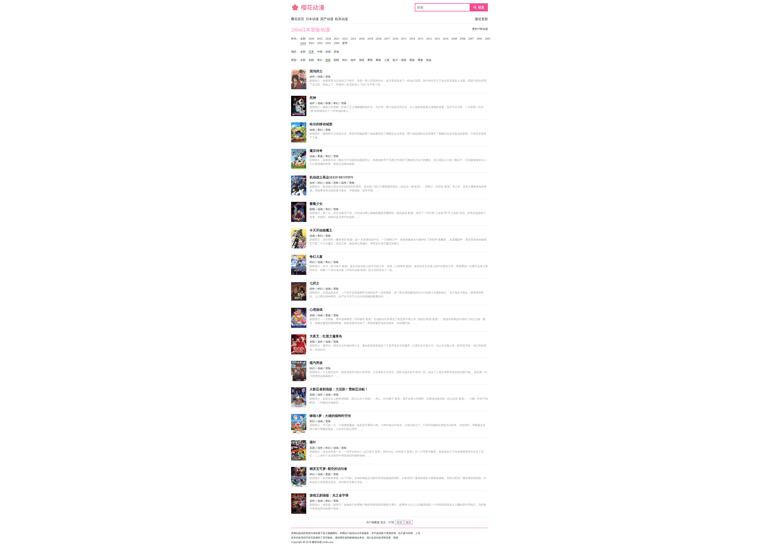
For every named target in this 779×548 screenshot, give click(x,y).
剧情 (336, 60)
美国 (328, 51)
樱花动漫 (297, 7)
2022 (345, 38)
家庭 (378, 60)
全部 (303, 38)
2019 (370, 38)
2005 (488, 38)
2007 (471, 38)
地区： (295, 51)
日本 (311, 51)
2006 (479, 38)
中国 (319, 51)
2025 (320, 38)
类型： (295, 60)
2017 (387, 38)
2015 (404, 38)
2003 (311, 43)
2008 (462, 38)
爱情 (370, 60)
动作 (353, 60)
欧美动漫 (341, 19)
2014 (412, 38)
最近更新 (481, 19)
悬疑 (412, 60)
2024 (328, 38)
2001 (328, 43)
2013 (420, 38)
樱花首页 (297, 19)
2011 (437, 38)
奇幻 (319, 60)
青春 (420, 60)
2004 (303, 43)
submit (479, 7)
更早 (345, 43)
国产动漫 (326, 19)
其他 (336, 51)
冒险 (328, 60)
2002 (320, 43)
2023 (336, 38)
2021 (353, 38)
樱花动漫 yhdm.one (323, 542)
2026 (311, 38)
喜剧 (311, 60)
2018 (378, 38)
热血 (428, 60)
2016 (395, 38)
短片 (395, 60)
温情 (403, 60)
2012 (429, 38)
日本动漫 (312, 19)
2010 (446, 38)
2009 (454, 38)
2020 (362, 38)
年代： (295, 38)
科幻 (345, 60)
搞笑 (361, 60)
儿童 (387, 60)
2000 (336, 43)
